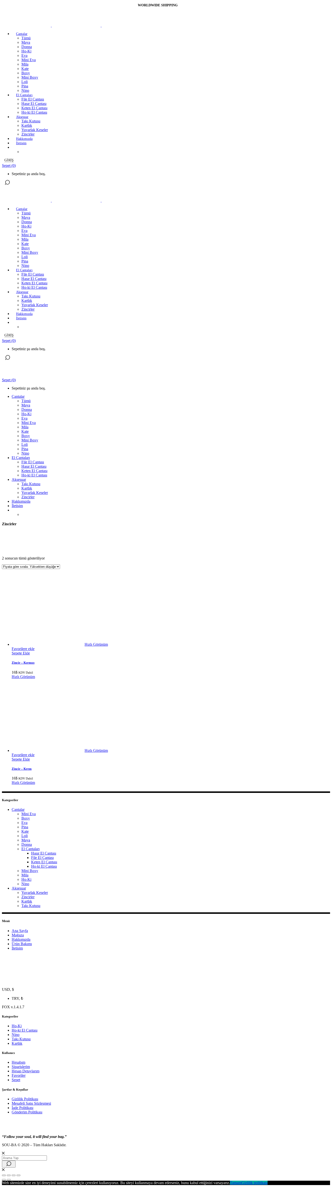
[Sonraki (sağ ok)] (9, 1179)
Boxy (25, 818)
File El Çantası (42, 858)
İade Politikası (22, 1108)
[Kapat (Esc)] (18, 1175)
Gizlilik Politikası (25, 1099)
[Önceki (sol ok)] (4, 1179)
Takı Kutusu (30, 906)
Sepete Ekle (21, 653)
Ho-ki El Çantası (44, 866)
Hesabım (18, 1062)
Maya (25, 840)
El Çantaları (30, 849)
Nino (25, 884)
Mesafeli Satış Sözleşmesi (31, 1103)
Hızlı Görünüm (96, 644)
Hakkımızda (21, 939)
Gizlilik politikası (254, 1183)
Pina (24, 827)
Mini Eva (28, 814)
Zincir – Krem (22, 769)
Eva (24, 823)
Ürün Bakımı (22, 944)
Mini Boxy (29, 871)
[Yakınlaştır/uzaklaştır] (4, 1175)
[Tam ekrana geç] (9, 1175)
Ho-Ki (26, 879)
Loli (24, 836)
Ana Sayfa (20, 931)
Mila (24, 875)
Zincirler (28, 897)
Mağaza (18, 935)
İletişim (17, 948)
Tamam (235, 1183)
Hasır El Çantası (43, 853)
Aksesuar (19, 888)
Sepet (16, 1080)
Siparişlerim (21, 1067)
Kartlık (26, 901)
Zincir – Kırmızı (23, 662)
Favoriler (19, 1075)
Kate (25, 831)
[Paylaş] (14, 1175)
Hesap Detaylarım (25, 1071)
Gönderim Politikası (27, 1112)
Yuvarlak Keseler (34, 892)
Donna (26, 844)
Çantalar (18, 809)
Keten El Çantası (44, 862)
